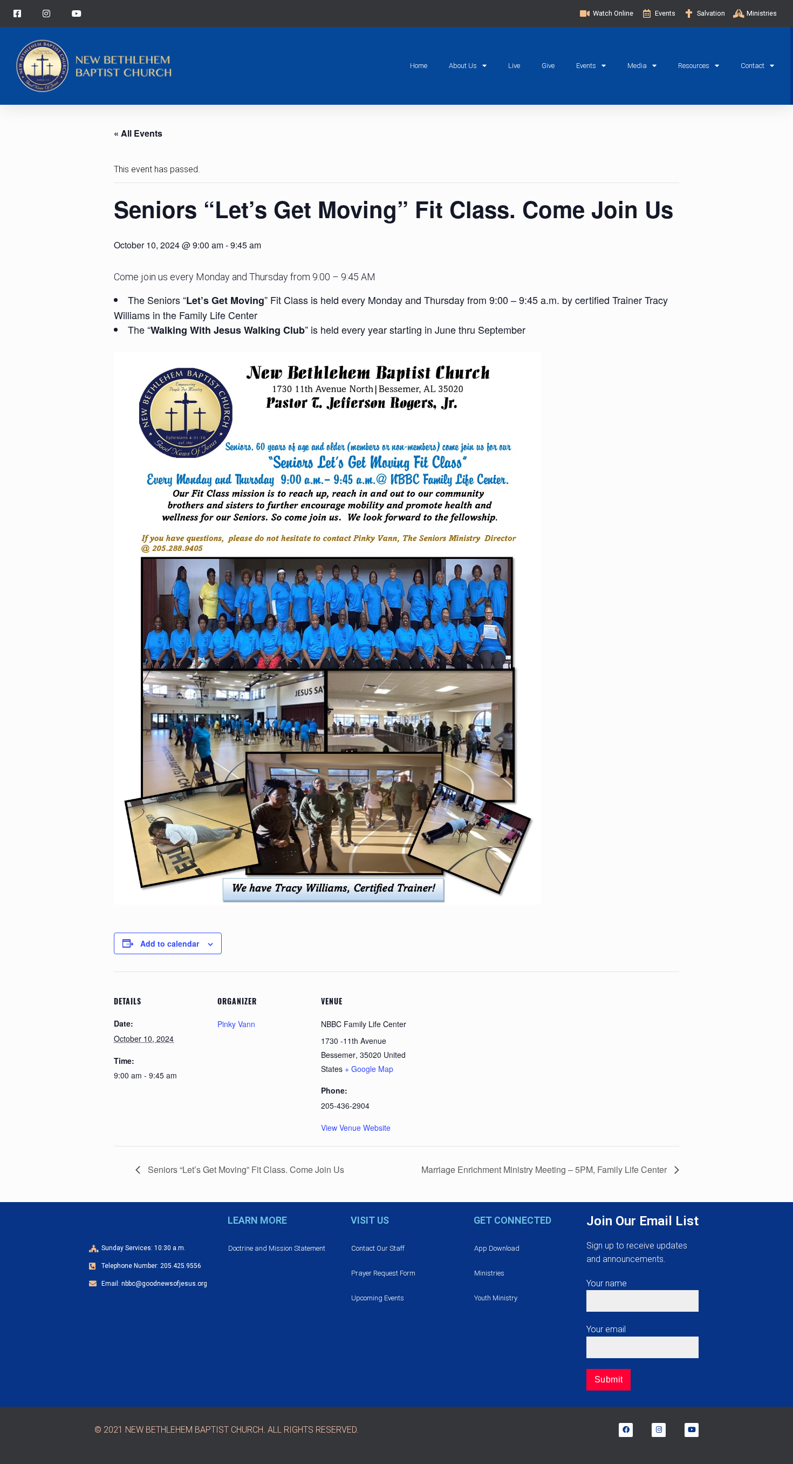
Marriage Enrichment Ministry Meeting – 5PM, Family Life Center (545, 1169)
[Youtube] (692, 1430)
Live (514, 66)
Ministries (489, 1273)
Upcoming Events (377, 1298)
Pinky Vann (236, 1023)
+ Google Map (369, 1068)
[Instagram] (659, 1430)
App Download (496, 1248)
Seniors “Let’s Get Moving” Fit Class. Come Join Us (245, 1169)
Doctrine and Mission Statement (276, 1248)
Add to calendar (169, 943)
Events (586, 66)
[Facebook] (626, 1430)
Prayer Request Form (383, 1273)
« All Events (138, 133)
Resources (693, 66)
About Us (463, 66)
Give (548, 66)
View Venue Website (356, 1127)
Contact (752, 66)
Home (418, 66)
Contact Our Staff (378, 1248)
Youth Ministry (495, 1298)
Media (637, 66)
